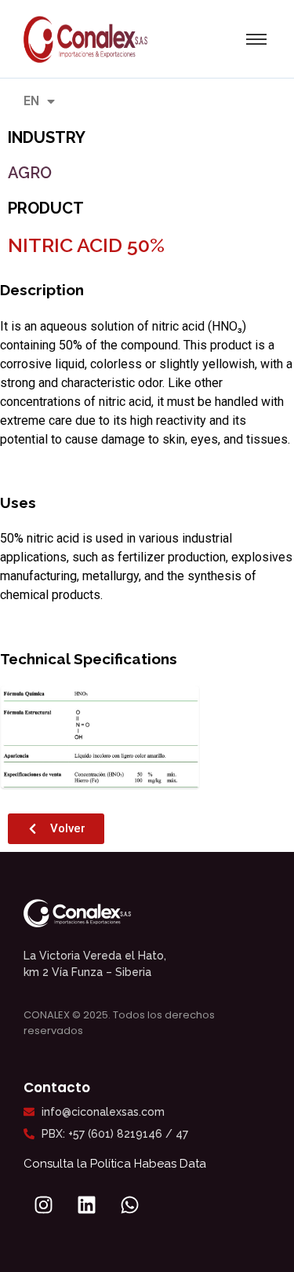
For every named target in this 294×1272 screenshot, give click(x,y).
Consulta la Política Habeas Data (115, 1164)
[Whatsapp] (129, 1205)
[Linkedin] (86, 1205)
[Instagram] (43, 1205)
